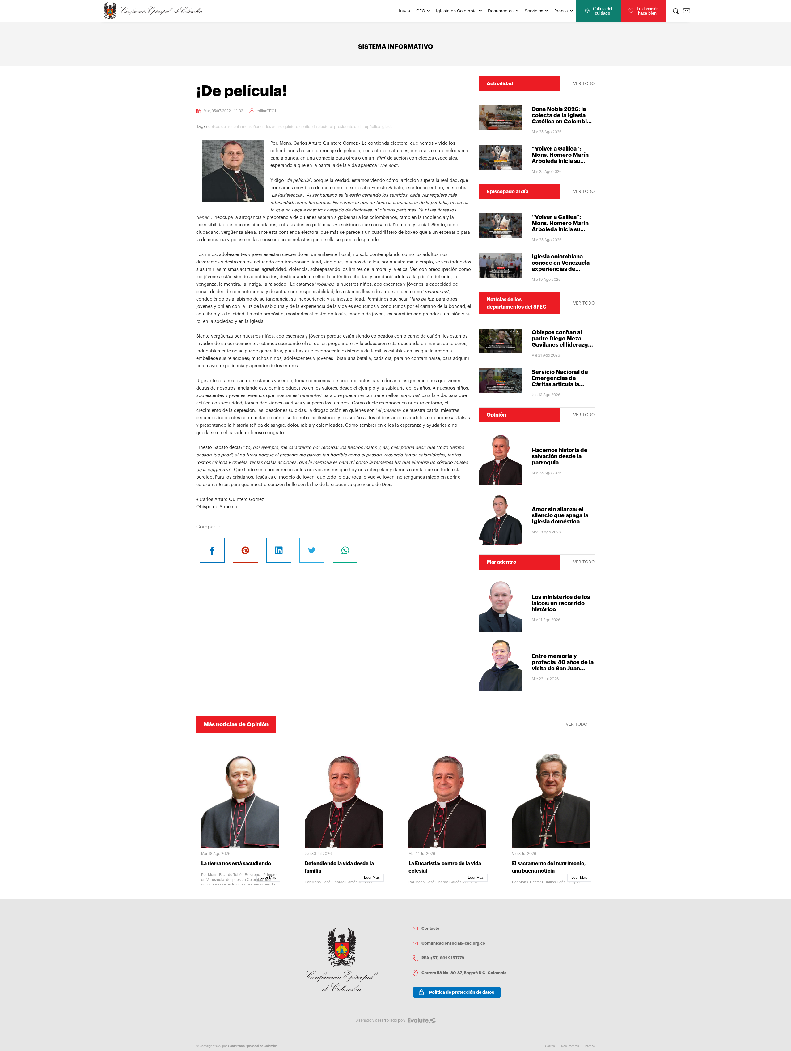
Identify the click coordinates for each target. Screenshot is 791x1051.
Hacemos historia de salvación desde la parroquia (559, 456)
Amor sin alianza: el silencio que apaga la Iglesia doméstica (560, 515)
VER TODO (584, 84)
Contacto (430, 928)
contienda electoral (316, 127)
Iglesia (386, 127)
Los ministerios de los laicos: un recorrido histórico (561, 603)
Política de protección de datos (461, 992)
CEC (420, 11)
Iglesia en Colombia (456, 11)
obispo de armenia (224, 127)
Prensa (561, 11)
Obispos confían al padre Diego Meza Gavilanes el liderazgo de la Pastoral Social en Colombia (563, 345)
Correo (550, 1046)
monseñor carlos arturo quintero (270, 127)
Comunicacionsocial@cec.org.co (453, 943)
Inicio (404, 11)
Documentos (501, 11)
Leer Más (268, 877)
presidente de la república (357, 127)
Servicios (534, 11)
